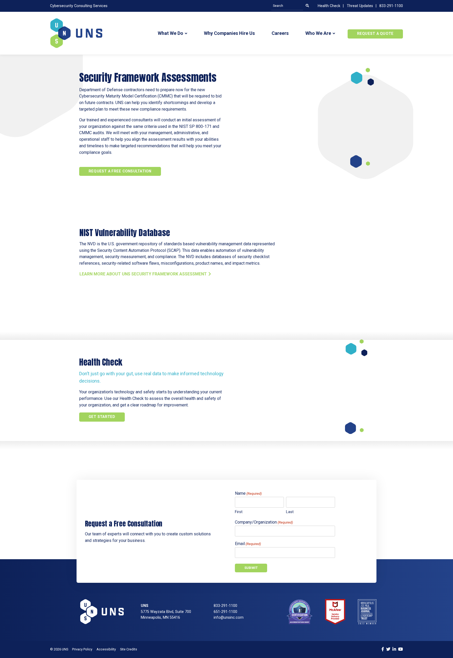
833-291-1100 (391, 6)
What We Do (170, 33)
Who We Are (318, 33)
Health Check (329, 6)
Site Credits (128, 649)
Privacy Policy (82, 649)
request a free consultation (120, 171)
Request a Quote (375, 33)
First (238, 511)
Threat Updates (360, 6)
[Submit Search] (307, 6)
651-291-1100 (225, 612)
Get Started (102, 417)
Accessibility (106, 649)
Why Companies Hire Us (229, 33)
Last (290, 511)
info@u (220, 617)
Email (248, 543)
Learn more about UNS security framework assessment (143, 273)
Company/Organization (264, 522)
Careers (280, 33)
